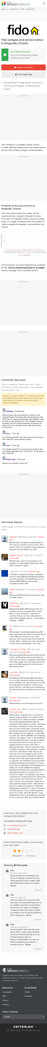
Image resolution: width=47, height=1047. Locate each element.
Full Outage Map (25, 74)
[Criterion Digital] (23, 1027)
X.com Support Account (16, 825)
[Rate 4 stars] (28, 851)
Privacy (5, 1000)
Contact (6, 1004)
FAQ (4, 996)
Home (3, 9)
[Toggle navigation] (44, 3)
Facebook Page (13, 829)
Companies (13, 9)
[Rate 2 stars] (19, 851)
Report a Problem (25, 67)
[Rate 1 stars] (15, 851)
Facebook (28, 996)
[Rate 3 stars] (23, 851)
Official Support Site (15, 833)
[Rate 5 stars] (32, 851)
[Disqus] (23, 435)
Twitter (27, 992)
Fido (22, 9)
